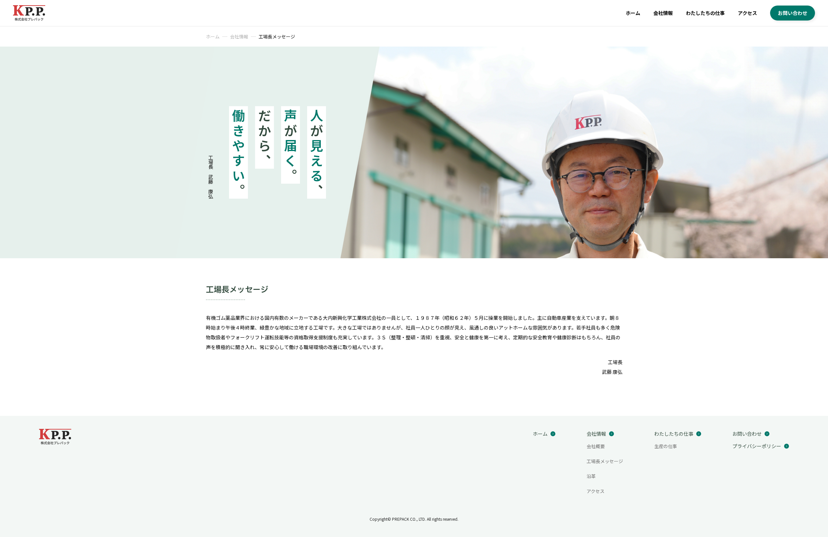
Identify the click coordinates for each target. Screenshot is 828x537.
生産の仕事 (665, 446)
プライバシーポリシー (756, 446)
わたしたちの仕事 (705, 12)
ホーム (633, 12)
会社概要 (596, 446)
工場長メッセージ (605, 461)
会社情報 (663, 12)
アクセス (747, 12)
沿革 (591, 476)
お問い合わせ (792, 12)
